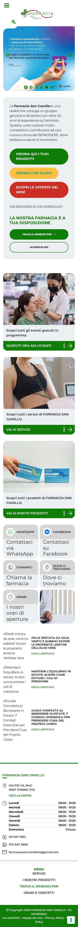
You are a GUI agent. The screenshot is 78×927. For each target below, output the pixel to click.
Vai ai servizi (18, 429)
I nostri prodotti (39, 880)
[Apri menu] (6, 5)
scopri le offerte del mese (37, 189)
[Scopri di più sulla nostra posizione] (57, 574)
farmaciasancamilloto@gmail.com (34, 852)
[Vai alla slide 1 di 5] (31, 87)
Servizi (39, 873)
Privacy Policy (54, 917)
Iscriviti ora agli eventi (28, 346)
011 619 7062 (17, 837)
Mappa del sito (32, 917)
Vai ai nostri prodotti (27, 513)
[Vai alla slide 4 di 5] (47, 87)
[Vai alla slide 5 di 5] (52, 87)
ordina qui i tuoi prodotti (32, 156)
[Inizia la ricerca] (13, 21)
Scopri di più (39, 247)
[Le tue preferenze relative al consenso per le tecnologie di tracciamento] (71, 920)
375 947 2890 (18, 844)
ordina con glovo (34, 173)
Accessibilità (11, 917)
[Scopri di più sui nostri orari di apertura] (20, 607)
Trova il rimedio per (37, 234)
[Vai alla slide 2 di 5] (36, 87)
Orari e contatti (39, 893)
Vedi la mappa (20, 795)
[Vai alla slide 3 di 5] (41, 87)
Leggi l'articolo (42, 653)
